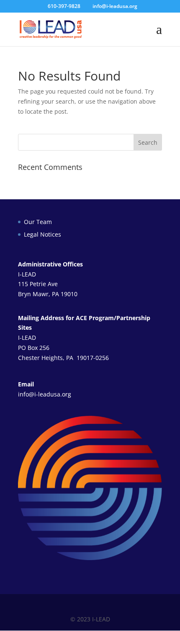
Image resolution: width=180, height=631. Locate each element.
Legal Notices (42, 234)
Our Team (38, 222)
